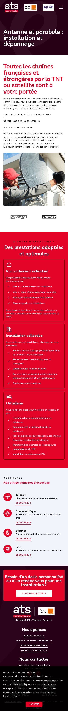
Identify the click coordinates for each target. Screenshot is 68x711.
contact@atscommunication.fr (34, 665)
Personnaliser (10, 696)
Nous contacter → (34, 593)
